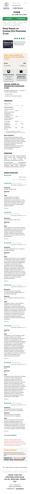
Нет (24, 184)
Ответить (6, 208)
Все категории (9, 18)
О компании (10, 475)
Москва (19, 5)
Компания (14, 3)
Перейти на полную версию (15, 486)
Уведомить (23, 65)
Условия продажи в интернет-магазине (14, 477)
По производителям (21, 18)
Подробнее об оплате (21, 79)
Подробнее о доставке (8, 81)
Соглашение (22, 479)
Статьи (14, 481)
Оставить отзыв (18, 475)
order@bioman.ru (20, 488)
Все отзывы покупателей (10, 435)
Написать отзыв (22, 177)
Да (22, 184)
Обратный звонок (15, 479)
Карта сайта (7, 479)
